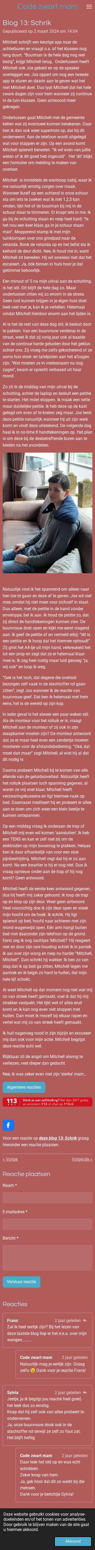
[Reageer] (85, 1320)
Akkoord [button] (72, 1541)
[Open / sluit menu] (89, 6)
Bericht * (10, 1238)
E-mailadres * (15, 1211)
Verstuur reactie (21, 1281)
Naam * (10, 1185)
